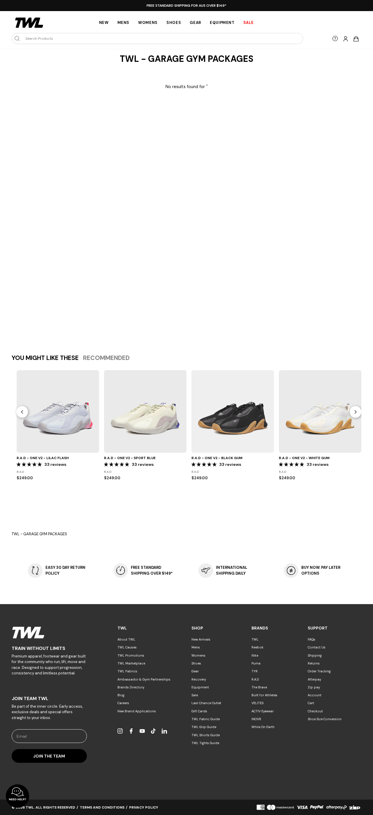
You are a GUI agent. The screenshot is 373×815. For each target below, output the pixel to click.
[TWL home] (29, 23)
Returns (314, 663)
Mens (123, 22)
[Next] (355, 412)
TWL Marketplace (131, 663)
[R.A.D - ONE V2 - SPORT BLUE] (145, 411)
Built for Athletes (264, 695)
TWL (254, 639)
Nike (254, 655)
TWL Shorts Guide (205, 735)
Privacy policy (143, 807)
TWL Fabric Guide (205, 719)
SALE (248, 22)
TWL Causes (127, 647)
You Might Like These (45, 358)
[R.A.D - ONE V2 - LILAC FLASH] (58, 411)
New (104, 22)
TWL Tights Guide (205, 743)
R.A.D (255, 679)
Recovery (198, 679)
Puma (256, 663)
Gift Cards (199, 711)
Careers (123, 703)
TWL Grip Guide (203, 727)
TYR (254, 671)
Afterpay (314, 679)
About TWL (126, 639)
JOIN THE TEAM (49, 756)
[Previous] (22, 412)
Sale (194, 695)
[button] (30, 464)
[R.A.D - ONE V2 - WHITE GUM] (320, 411)
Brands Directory (130, 687)
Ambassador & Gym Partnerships (143, 679)
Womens (148, 22)
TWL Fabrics (127, 671)
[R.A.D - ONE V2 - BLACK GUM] (232, 411)
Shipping (315, 655)
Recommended (106, 358)
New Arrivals (200, 639)
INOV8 (256, 719)
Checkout (315, 711)
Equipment (222, 22)
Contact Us (317, 647)
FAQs (311, 639)
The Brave (259, 687)
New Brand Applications (136, 711)
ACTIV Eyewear (262, 711)
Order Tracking (319, 671)
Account (314, 695)
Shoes (173, 22)
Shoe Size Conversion (325, 719)
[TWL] (49, 632)
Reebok (257, 647)
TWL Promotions (130, 655)
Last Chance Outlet (206, 703)
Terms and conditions (102, 807)
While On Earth (263, 727)
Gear (195, 22)
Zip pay (314, 687)
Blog (120, 695)
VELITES (257, 703)
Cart (311, 703)
